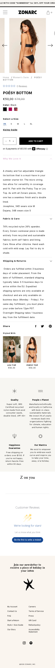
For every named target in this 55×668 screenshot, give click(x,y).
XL (31, 124)
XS (4, 124)
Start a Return (13, 620)
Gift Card (32, 620)
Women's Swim (21, 77)
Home (6, 77)
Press (31, 616)
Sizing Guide (10, 130)
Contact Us (12, 611)
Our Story (11, 630)
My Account (12, 607)
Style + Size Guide (15, 625)
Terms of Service (36, 611)
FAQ (9, 616)
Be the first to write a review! (27, 539)
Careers (32, 607)
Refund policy (34, 625)
